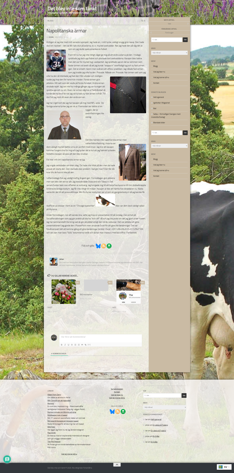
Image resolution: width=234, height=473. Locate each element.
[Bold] (61, 344)
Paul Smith (52, 433)
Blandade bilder (159, 123)
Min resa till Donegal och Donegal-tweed (63, 421)
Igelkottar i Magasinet (161, 103)
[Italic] (65, 344)
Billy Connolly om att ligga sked (59, 400)
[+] (89, 344)
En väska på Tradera (160, 425)
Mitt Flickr (51, 427)
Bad (154, 108)
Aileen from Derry (54, 395)
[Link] (85, 344)
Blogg (51, 21)
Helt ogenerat (158, 97)
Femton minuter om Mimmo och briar (62, 412)
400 (114, 307)
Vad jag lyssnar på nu (161, 77)
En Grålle (156, 436)
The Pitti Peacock (54, 441)
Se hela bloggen (117, 389)
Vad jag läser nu (159, 72)
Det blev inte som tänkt (72, 9)
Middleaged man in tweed (57, 415)
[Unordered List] (78, 344)
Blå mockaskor (86, 294)
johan (51, 37)
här (83, 159)
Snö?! (50, 307)
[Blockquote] (82, 344)
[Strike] (72, 344)
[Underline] (68, 344)
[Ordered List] (75, 344)
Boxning (51, 403)
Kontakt (156, 83)
